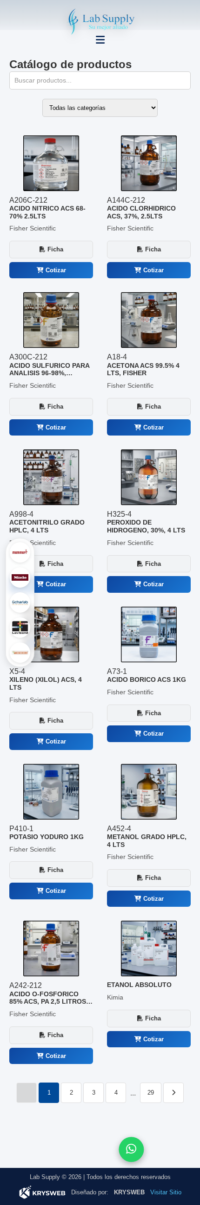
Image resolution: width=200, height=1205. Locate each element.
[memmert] (20, 552)
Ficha (54, 249)
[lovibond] (20, 627)
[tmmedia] (20, 652)
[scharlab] (20, 602)
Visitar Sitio (165, 1192)
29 (150, 1092)
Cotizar (55, 270)
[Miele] (20, 577)
